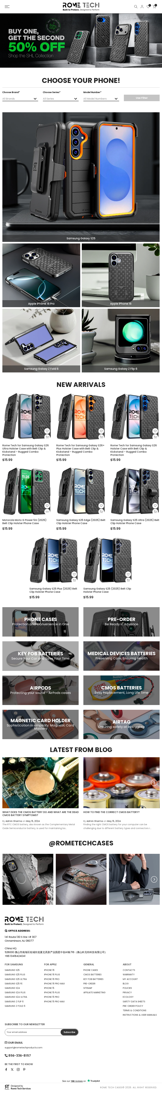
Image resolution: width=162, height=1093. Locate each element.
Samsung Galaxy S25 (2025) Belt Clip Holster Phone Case (107, 590)
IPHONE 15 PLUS (52, 992)
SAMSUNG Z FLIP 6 (14, 1001)
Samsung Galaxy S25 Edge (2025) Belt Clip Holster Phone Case (80, 521)
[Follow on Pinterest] (24, 1069)
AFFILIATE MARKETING (94, 992)
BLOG (126, 983)
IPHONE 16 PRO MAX (54, 983)
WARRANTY (129, 974)
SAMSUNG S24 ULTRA (16, 997)
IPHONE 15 (49, 988)
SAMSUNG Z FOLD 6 (15, 1006)
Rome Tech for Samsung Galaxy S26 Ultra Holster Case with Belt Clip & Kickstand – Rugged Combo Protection (25, 450)
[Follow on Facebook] (6, 1069)
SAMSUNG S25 (12, 970)
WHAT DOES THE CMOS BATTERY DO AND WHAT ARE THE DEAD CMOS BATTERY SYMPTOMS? (40, 813)
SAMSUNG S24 (12, 988)
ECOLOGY (128, 997)
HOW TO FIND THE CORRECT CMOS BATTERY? (111, 812)
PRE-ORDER (89, 983)
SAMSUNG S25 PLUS (15, 974)
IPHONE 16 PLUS (52, 974)
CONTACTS (129, 970)
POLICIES (127, 988)
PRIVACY (127, 992)
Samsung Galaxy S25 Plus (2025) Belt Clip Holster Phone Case (53, 590)
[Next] (154, 782)
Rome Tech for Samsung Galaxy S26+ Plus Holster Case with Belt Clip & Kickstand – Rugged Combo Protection (80, 450)
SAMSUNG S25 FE (13, 983)
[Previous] (8, 782)
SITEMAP (87, 988)
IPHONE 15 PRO (51, 997)
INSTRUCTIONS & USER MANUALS (140, 1014)
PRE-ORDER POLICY (133, 1006)
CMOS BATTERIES (92, 974)
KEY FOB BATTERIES (93, 979)
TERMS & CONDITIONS (134, 1010)
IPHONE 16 (49, 970)
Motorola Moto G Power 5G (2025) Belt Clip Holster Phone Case (24, 521)
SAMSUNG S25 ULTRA (16, 979)
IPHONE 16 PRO (51, 979)
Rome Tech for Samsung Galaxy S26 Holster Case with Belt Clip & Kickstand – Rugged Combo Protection (133, 450)
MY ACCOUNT (130, 979)
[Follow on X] (12, 1069)
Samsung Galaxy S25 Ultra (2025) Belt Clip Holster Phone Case (134, 521)
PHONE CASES (90, 970)
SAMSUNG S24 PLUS (15, 992)
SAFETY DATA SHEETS (134, 1001)
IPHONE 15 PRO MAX (54, 1001)
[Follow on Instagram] (18, 1069)
